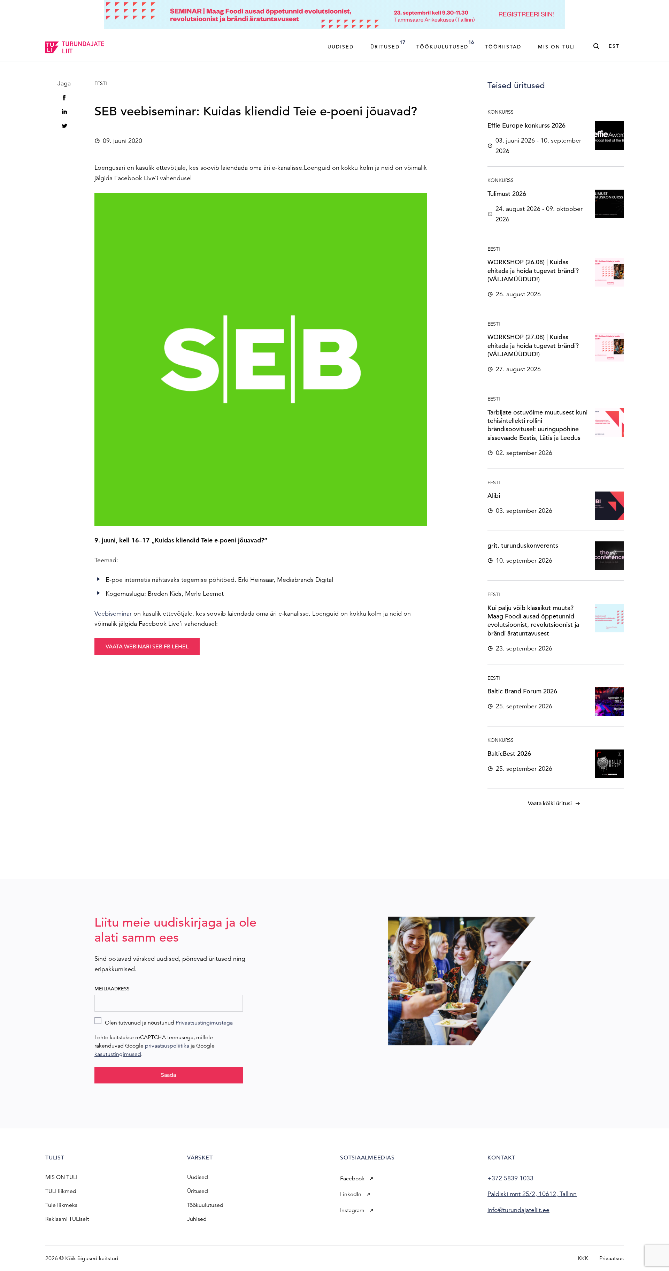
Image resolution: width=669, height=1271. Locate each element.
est (614, 46)
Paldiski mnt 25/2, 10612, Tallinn (532, 1194)
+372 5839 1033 (510, 1178)
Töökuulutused (445, 44)
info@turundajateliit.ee (518, 1210)
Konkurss (500, 112)
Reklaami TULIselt (67, 1219)
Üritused (387, 44)
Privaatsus (611, 1258)
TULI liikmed (60, 1191)
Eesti (100, 83)
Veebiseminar (113, 613)
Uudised (341, 47)
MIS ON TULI (61, 1177)
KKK (583, 1258)
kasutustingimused (117, 1054)
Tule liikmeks (61, 1205)
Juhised (197, 1219)
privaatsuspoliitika (167, 1045)
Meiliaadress (112, 988)
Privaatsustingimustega (204, 1022)
